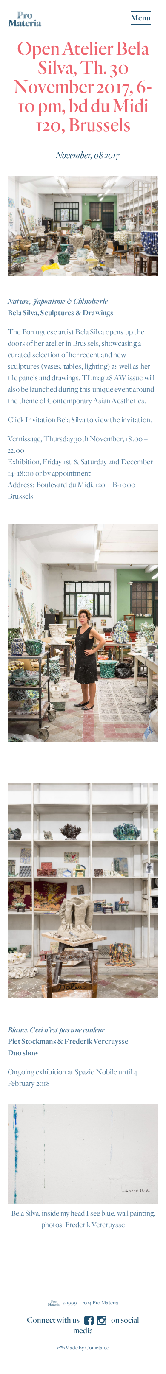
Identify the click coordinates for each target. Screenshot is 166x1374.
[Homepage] (25, 23)
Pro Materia (105, 1302)
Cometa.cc (97, 1347)
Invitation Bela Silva (55, 419)
